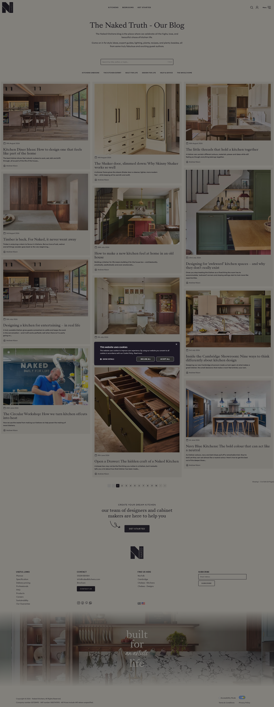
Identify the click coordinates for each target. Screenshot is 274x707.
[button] (107, 359)
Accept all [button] (165, 359)
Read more (138, 353)
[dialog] (137, 353)
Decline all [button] (146, 359)
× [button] (176, 344)
